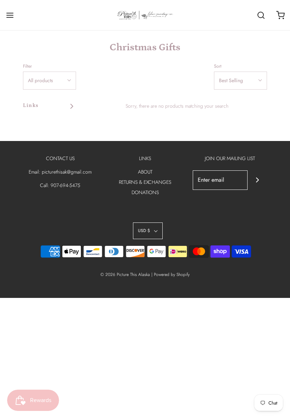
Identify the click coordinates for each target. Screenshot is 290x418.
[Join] (257, 180)
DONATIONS (145, 192)
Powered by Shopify (172, 274)
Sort (217, 66)
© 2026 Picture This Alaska (125, 274)
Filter (27, 66)
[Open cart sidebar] (280, 15)
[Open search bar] (261, 15)
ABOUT (145, 171)
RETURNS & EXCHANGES (145, 182)
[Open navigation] (9, 15)
